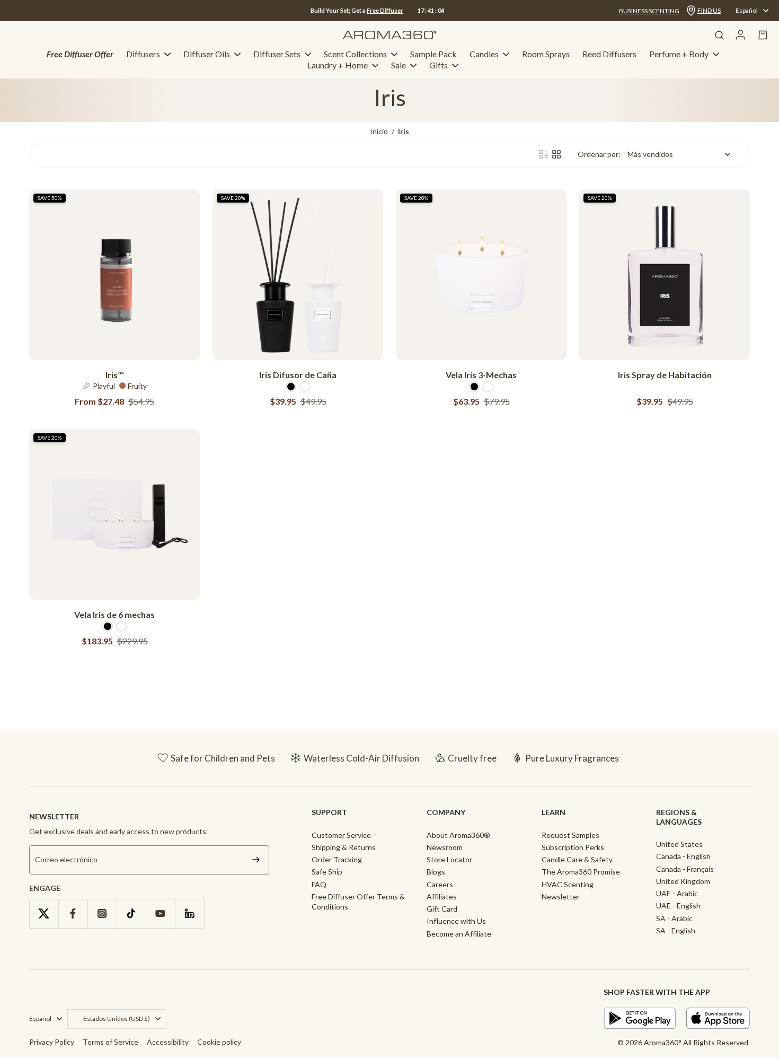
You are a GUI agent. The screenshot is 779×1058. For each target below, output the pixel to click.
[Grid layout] (556, 154)
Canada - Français (685, 868)
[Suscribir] (256, 860)
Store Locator (449, 859)
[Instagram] (102, 913)
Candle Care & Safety (577, 859)
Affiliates (442, 896)
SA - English (675, 930)
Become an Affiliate (459, 933)
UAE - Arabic (677, 893)
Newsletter (561, 896)
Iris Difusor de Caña (298, 375)
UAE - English (678, 905)
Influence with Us (456, 920)
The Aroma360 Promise (581, 871)
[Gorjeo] (43, 913)
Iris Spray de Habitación (665, 375)
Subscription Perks (573, 847)
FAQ (319, 884)
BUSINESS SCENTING (649, 11)
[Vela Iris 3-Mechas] (481, 274)
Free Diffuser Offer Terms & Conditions (358, 901)
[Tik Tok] (131, 913)
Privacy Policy (51, 1041)
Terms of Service (110, 1041)
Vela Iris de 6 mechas (114, 614)
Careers (440, 884)
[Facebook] (72, 913)
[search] (719, 35)
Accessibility (168, 1041)
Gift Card (442, 908)
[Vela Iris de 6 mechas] (114, 514)
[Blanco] (304, 386)
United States (679, 844)
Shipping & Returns (344, 847)
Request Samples (570, 835)
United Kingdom (683, 881)
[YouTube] (160, 913)
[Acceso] (740, 35)
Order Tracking (337, 859)
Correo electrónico (66, 859)
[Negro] (291, 386)
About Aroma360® (458, 835)
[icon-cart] (763, 35)
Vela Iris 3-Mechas (481, 375)
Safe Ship (327, 871)
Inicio (379, 131)
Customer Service (341, 835)
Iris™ (114, 375)
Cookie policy (219, 1041)
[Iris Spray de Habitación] (664, 274)
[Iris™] (114, 274)
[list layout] (543, 154)
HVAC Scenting (568, 884)
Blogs (436, 871)
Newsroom (445, 847)
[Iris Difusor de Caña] (298, 274)
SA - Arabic (674, 918)
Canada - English (683, 856)
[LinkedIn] (189, 913)
